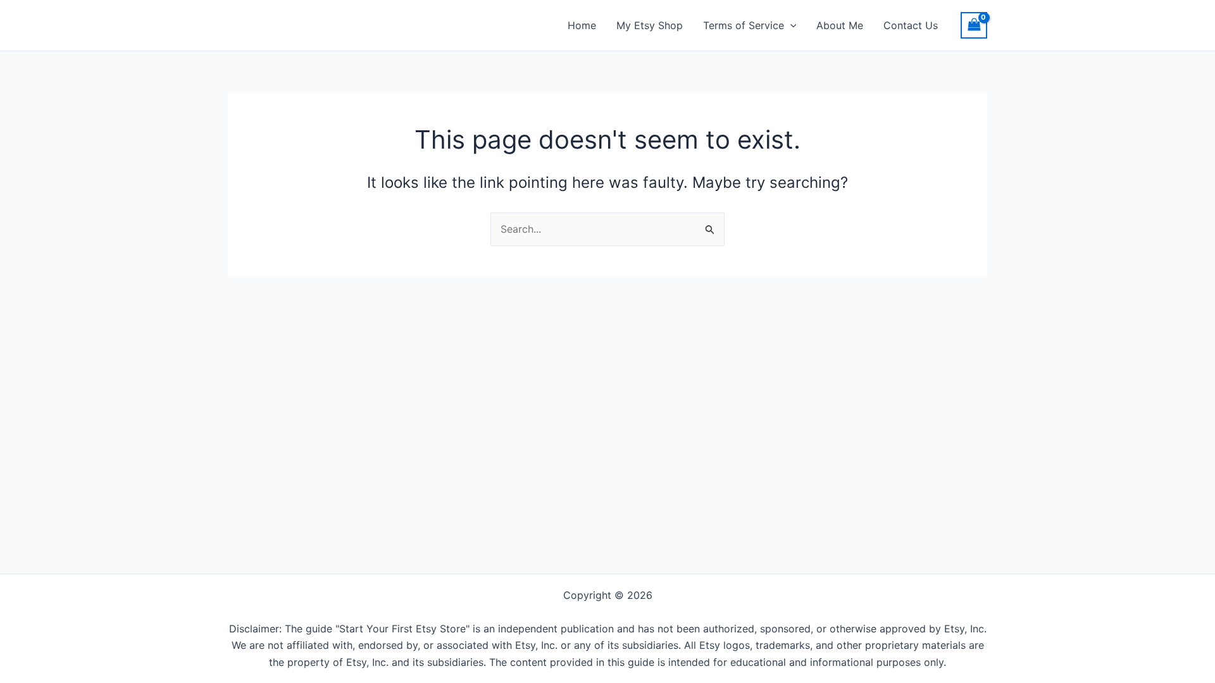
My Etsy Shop (649, 25)
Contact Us (910, 25)
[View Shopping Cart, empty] (974, 25)
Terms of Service (743, 25)
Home (582, 25)
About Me (839, 25)
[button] (790, 25)
